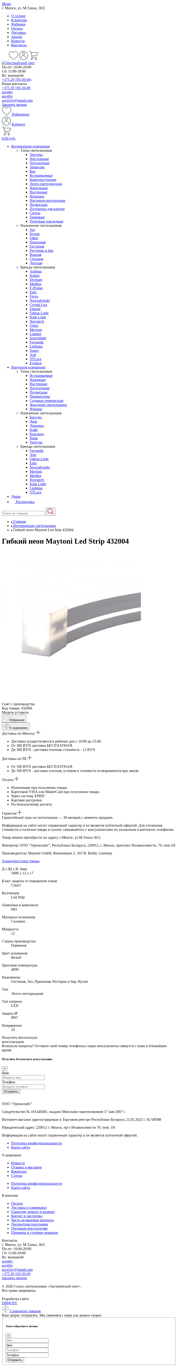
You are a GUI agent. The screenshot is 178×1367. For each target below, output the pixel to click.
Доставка (18, 33)
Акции (16, 37)
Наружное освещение (28, 367)
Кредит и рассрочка (26, 1216)
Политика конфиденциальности (36, 1143)
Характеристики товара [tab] (20, 861)
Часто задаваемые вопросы (32, 1220)
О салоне (18, 16)
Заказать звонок (14, 105)
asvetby (7, 92)
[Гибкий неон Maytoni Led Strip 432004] (71, 700)
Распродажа (25, 502)
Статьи (16, 1176)
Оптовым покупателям (29, 1228)
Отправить (11, 1091)
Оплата (17, 28)
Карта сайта (20, 1147)
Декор (16, 496)
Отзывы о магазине (26, 1167)
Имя (5, 1073)
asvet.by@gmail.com (17, 100)
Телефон (8, 1082)
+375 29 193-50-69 (16, 80)
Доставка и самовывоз (29, 1208)
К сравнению (19, 728)
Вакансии (19, 1171)
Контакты (19, 45)
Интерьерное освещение (30, 146)
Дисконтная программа (29, 1224)
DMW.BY (9, 1303)
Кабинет (18, 124)
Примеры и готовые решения (34, 1233)
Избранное (20, 114)
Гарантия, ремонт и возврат (33, 1212)
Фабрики (18, 24)
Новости (18, 41)
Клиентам (19, 20)
